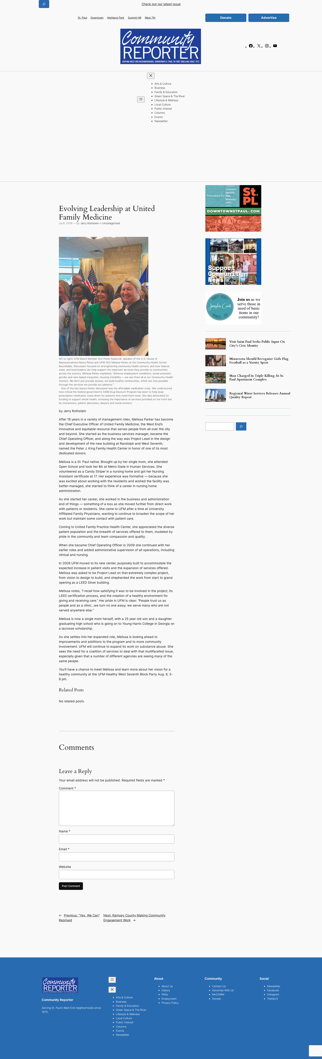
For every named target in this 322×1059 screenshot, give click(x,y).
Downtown (97, 17)
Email (64, 849)
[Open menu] (141, 99)
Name (64, 831)
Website (65, 867)
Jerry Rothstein (89, 223)
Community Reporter (57, 1000)
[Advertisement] (161, 153)
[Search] (241, 426)
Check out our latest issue (161, 4)
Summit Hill (134, 17)
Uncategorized (111, 223)
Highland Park (115, 17)
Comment (67, 788)
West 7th (150, 17)
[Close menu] (150, 76)
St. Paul (82, 17)
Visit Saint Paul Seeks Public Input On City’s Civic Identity (257, 343)
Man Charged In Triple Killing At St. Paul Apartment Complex (256, 377)
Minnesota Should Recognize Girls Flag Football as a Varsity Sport (258, 360)
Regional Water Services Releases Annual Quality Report (259, 395)
